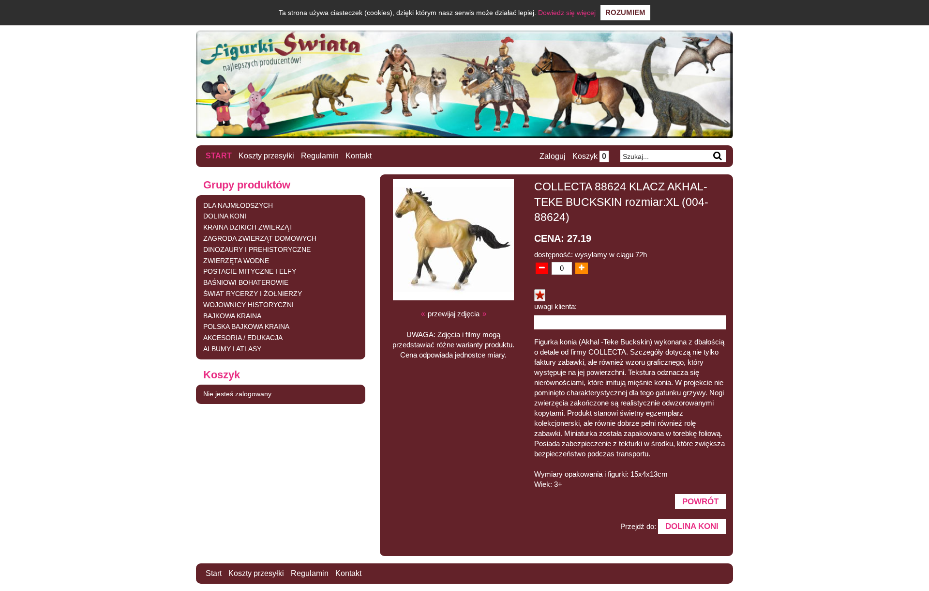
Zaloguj (552, 156)
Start (219, 156)
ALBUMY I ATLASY (232, 349)
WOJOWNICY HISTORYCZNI (248, 305)
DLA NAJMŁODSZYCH (238, 205)
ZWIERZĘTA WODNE (236, 260)
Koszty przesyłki (266, 156)
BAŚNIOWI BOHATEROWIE (245, 282)
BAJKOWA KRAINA (232, 316)
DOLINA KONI (224, 216)
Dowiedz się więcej (567, 12)
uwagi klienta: (555, 306)
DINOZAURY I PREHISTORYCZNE (257, 249)
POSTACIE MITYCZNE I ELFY (249, 271)
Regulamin (320, 156)
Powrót (700, 501)
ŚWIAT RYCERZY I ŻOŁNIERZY (252, 293)
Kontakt (358, 156)
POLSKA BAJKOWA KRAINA (246, 326)
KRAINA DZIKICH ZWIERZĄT (248, 227)
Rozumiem (625, 12)
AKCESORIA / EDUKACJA (243, 338)
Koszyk (589, 156)
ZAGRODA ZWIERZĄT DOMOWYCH (259, 238)
